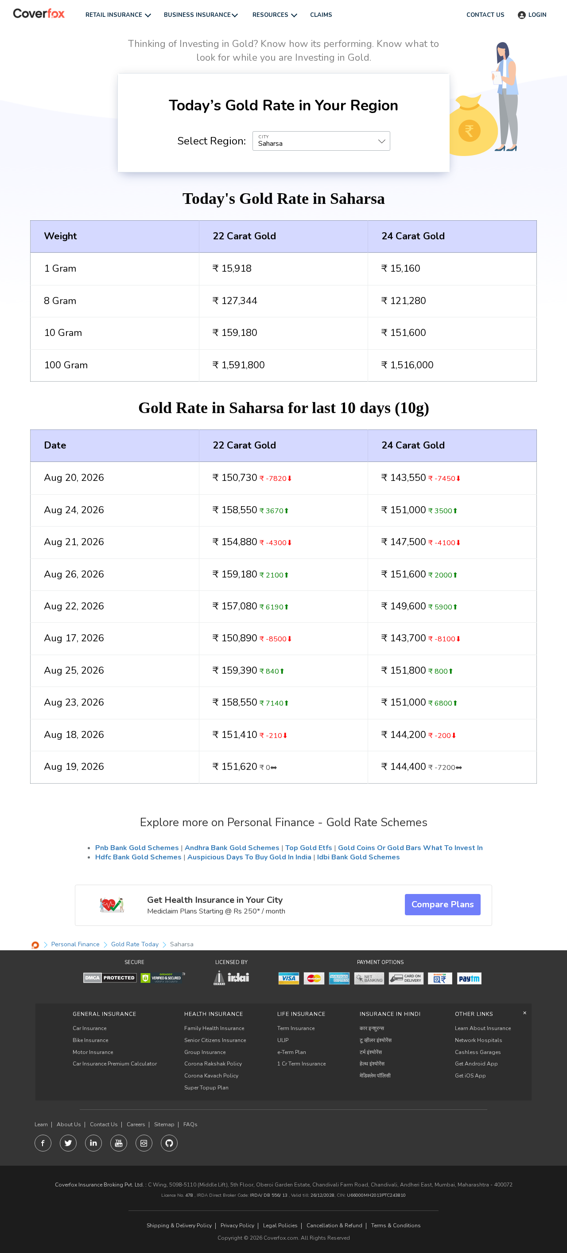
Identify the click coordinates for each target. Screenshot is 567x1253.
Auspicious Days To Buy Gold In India (249, 857)
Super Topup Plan (206, 1087)
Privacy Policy (237, 1226)
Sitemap (164, 1125)
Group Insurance (204, 1052)
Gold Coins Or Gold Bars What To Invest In (410, 848)
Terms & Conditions (396, 1226)
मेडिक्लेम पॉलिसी (375, 1075)
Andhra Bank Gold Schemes (232, 848)
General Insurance (104, 1014)
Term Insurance (296, 1028)
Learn (41, 1125)
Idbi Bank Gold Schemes (358, 857)
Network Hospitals (478, 1040)
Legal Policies (280, 1226)
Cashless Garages (478, 1052)
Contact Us (104, 1125)
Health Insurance (213, 1014)
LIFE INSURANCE (301, 1014)
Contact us (485, 15)
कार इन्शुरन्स (372, 1028)
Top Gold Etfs (308, 848)
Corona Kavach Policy (211, 1075)
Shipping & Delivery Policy (179, 1226)
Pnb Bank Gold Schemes (137, 848)
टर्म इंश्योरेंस (371, 1052)
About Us (69, 1125)
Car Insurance (89, 1028)
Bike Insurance (90, 1040)
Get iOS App (470, 1075)
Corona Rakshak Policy (213, 1063)
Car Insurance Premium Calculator (115, 1063)
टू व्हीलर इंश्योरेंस (376, 1040)
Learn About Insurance (483, 1028)
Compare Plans (443, 904)
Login (537, 15)
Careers (136, 1125)
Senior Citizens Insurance (215, 1040)
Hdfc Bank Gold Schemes (138, 857)
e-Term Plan (291, 1052)
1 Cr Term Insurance (301, 1063)
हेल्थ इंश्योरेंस (372, 1063)
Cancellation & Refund (334, 1226)
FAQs (190, 1125)
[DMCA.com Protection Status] (110, 977)
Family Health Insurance (214, 1028)
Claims (321, 15)
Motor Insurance (93, 1052)
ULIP (282, 1040)
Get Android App (476, 1063)
